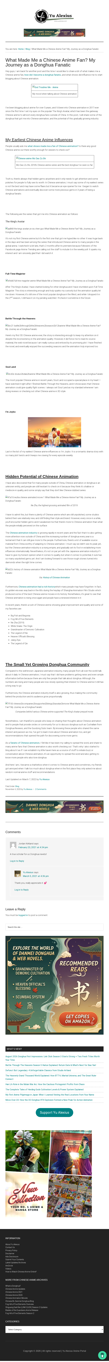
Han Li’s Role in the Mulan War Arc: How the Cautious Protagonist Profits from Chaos (45, 1084)
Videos (8, 1269)
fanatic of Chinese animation (24, 742)
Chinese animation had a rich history (37, 586)
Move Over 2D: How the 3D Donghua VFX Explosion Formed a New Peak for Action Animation (49, 1100)
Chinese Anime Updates (15, 1289)
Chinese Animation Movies (16, 1298)
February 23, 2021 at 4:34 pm (33, 847)
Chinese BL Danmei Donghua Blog (19, 1301)
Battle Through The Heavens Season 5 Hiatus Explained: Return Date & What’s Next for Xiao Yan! (50, 1065)
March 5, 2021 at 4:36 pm (36, 876)
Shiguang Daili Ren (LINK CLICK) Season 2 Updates (26, 1307)
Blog (17, 786)
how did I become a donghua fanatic (42, 74)
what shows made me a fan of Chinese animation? (53, 146)
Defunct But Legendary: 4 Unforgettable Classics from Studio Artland (38, 1070)
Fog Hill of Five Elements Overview (19, 1304)
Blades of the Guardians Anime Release (21, 1310)
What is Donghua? (13, 1286)
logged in (23, 915)
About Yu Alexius (12, 1244)
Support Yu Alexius (54, 1112)
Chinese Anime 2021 (13, 1292)
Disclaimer (9, 1253)
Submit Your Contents (14, 1259)
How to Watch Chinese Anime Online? (21, 1272)
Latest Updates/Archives (15, 1263)
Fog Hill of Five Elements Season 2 (19, 1313)
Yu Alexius (44, 779)
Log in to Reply (17, 861)
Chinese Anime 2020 (13, 1295)
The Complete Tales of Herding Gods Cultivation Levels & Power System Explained (44, 1089)
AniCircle (9, 1266)
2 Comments (40, 789)
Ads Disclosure (11, 1257)
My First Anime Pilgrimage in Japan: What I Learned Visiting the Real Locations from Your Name (49, 1094)
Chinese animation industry (23, 532)
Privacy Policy (11, 1250)
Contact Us (10, 1247)
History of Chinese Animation (56, 577)
